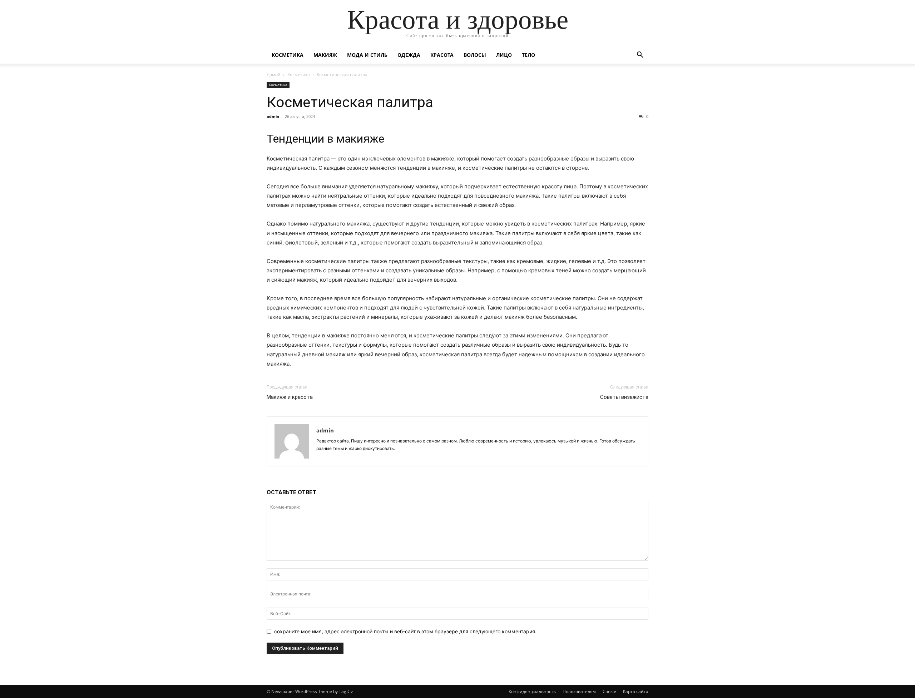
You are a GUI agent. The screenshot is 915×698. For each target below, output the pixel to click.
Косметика (287, 54)
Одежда (408, 54)
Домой (274, 74)
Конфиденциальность (532, 691)
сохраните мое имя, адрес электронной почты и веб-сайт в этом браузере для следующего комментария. (405, 631)
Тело (528, 54)
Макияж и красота (290, 397)
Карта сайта (635, 691)
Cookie (609, 691)
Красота (442, 54)
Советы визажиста (624, 397)
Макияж (325, 54)
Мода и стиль (367, 54)
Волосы (475, 54)
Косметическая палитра (350, 102)
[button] (639, 55)
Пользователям (579, 691)
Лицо (504, 54)
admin (273, 116)
